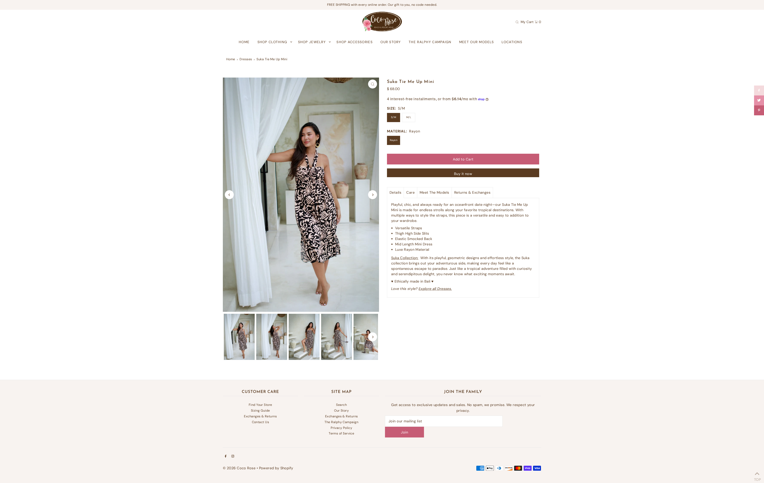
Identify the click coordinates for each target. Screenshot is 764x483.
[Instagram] (232, 456)
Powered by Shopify (276, 468)
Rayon (393, 140)
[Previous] (229, 194)
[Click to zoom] (372, 84)
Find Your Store (260, 405)
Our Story (341, 410)
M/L (408, 117)
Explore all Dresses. (435, 288)
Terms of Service (341, 433)
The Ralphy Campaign (341, 422)
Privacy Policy (341, 428)
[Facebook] (225, 456)
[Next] (372, 194)
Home (230, 59)
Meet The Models (434, 192)
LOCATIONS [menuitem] (512, 42)
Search (341, 405)
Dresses (246, 59)
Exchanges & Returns (260, 416)
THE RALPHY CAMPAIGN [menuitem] (430, 42)
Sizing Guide (260, 410)
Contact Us (260, 422)
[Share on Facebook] (759, 90)
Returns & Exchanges (472, 192)
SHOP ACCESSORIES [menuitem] (354, 42)
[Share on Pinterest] (759, 110)
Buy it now (463, 173)
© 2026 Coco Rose (239, 468)
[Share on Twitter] (759, 100)
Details (395, 192)
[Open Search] (517, 22)
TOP (757, 478)
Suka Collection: (404, 258)
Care (410, 192)
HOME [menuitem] (244, 42)
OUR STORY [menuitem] (390, 42)
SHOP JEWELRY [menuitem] (312, 42)
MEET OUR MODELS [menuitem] (476, 42)
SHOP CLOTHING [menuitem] (272, 42)
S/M (393, 117)
